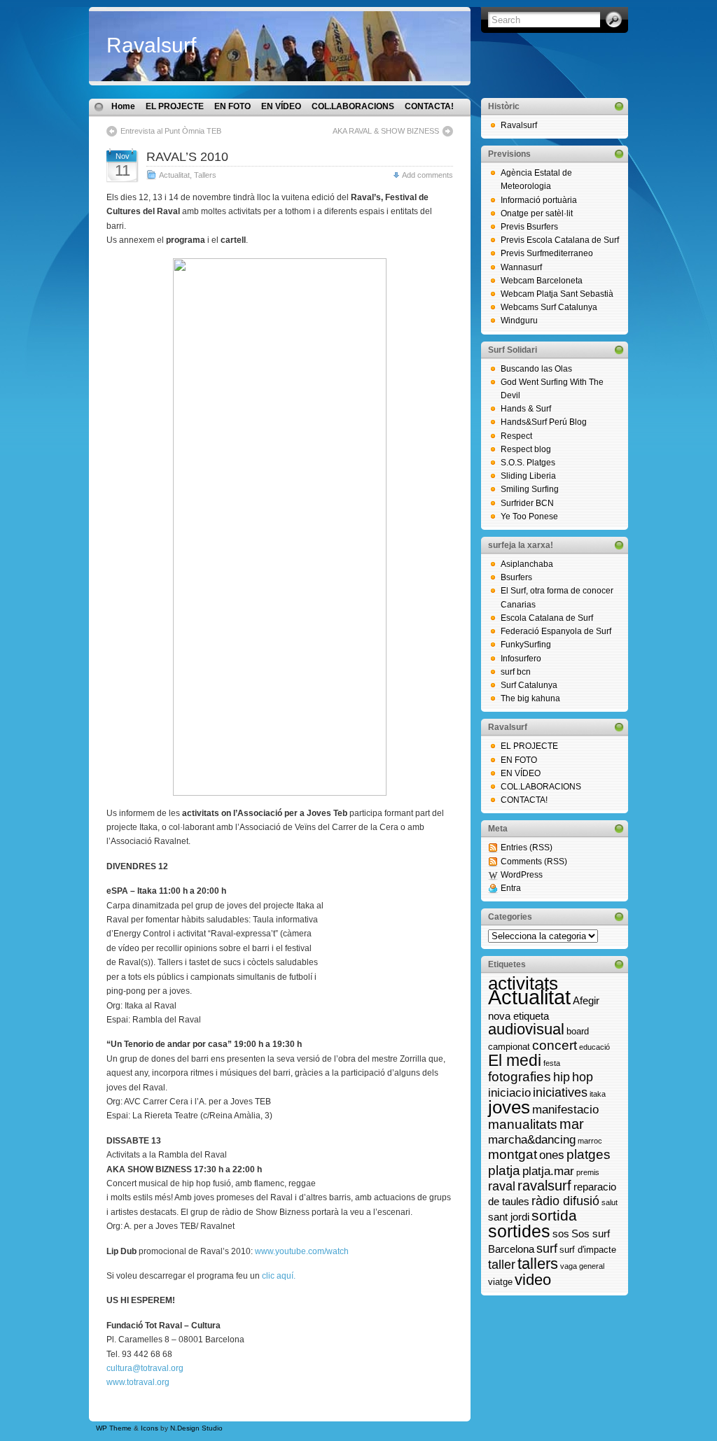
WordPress (522, 875)
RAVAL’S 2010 (187, 157)
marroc (590, 1141)
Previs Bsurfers (529, 227)
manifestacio (565, 1109)
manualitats (522, 1124)
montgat (512, 1154)
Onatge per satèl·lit (537, 213)
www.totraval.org (137, 1382)
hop (582, 1077)
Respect (516, 436)
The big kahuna (530, 698)
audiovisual (526, 1029)
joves (509, 1107)
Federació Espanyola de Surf (556, 631)
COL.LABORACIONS (353, 106)
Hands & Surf (526, 409)
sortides (519, 1231)
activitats (523, 983)
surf (546, 1249)
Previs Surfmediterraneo (547, 253)
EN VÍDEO (281, 106)
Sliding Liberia (528, 476)
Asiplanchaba (527, 564)
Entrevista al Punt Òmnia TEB (170, 131)
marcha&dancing (532, 1139)
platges (588, 1154)
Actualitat (174, 175)
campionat (509, 1046)
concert (554, 1045)
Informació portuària (539, 200)
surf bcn (516, 672)
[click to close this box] (619, 106)
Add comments (427, 175)
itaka (598, 1094)
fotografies (519, 1076)
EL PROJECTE (175, 106)
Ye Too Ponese (529, 516)
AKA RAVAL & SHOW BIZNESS (386, 131)
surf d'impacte (587, 1249)
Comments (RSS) (534, 861)
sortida (554, 1215)
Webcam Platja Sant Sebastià (557, 294)
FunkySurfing (526, 644)
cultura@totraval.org (144, 1368)
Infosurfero (521, 658)
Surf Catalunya (529, 685)
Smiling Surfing (530, 489)
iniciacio (509, 1092)
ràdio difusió (565, 1201)
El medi (514, 1060)
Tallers (205, 175)
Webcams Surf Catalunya (549, 307)
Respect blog (526, 449)
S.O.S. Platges (528, 463)
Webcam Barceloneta (542, 281)
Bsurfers (516, 577)
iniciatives (560, 1092)
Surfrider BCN (527, 503)
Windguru (519, 320)
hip (561, 1077)
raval (501, 1186)
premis (587, 1172)
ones (551, 1154)
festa (551, 1063)
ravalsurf (544, 1185)
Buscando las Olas (536, 369)
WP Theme (114, 1428)
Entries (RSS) (526, 847)
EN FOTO (232, 106)
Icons (149, 1428)
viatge (500, 1282)
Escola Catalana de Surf (547, 618)
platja (504, 1170)
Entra (511, 888)
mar (571, 1124)
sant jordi (508, 1217)
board (577, 1031)
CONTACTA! (429, 106)
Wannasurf (521, 267)
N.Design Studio (196, 1428)
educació (594, 1047)
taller (501, 1265)
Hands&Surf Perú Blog (544, 422)
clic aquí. (278, 1276)
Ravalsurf (151, 45)
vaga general (582, 1266)
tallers (537, 1263)
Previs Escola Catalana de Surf (560, 240)
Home (123, 106)
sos (560, 1233)
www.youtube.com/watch (302, 1251)
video (533, 1279)
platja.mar (548, 1171)
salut (609, 1202)
